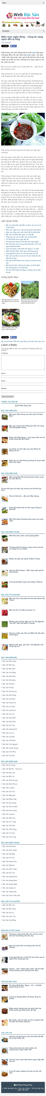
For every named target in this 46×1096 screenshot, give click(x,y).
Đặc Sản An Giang (9, 765)
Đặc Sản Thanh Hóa (9, 892)
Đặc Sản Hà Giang (9, 680)
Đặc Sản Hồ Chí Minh (10, 807)
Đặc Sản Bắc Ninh (9, 669)
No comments (6, 42)
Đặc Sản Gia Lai (8, 912)
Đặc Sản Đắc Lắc (9, 905)
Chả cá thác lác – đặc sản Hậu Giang (24, 496)
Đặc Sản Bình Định (9, 846)
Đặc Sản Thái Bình (9, 740)
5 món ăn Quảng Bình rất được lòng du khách (25, 997)
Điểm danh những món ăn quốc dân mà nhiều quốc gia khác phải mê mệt (25, 1009)
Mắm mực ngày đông (20, 341)
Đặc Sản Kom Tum (9, 916)
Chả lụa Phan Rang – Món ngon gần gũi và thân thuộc (26, 571)
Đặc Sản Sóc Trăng (9, 822)
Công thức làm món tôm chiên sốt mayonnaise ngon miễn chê (23, 1049)
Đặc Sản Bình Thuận (10, 850)
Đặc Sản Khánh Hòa (10, 861)
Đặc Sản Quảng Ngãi (10, 884)
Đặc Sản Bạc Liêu (9, 773)
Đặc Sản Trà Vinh (9, 833)
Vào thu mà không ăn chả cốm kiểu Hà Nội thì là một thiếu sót (26, 1037)
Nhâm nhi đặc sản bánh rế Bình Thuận (24, 559)
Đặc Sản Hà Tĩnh (8, 858)
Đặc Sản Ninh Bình (9, 721)
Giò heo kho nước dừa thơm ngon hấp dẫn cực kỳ (26, 1060)
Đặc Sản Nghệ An (9, 865)
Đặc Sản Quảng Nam (10, 880)
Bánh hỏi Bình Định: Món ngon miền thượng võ (22, 251)
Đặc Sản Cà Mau (8, 788)
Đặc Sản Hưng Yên (9, 703)
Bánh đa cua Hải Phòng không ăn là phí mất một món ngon (27, 461)
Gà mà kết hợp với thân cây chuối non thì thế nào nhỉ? (21, 489)
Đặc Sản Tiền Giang (9, 829)
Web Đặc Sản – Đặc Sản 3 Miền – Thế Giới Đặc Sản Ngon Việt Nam (26, 1089)
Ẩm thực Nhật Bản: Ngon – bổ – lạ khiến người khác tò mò (25, 986)
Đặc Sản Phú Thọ (9, 725)
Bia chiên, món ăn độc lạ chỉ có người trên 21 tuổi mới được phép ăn (26, 1021)
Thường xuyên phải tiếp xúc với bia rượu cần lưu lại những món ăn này (26, 935)
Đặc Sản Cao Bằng (9, 672)
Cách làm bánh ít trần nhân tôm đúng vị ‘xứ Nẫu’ (22, 249)
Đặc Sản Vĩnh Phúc (9, 752)
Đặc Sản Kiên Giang (10, 810)
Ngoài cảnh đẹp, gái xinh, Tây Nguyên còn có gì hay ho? (26, 645)
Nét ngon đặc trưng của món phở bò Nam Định (26, 415)
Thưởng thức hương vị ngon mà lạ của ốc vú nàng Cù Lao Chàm (26, 548)
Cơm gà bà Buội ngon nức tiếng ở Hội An (26, 582)
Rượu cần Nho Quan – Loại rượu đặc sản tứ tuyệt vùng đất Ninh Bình (27, 438)
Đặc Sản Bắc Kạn (9, 665)
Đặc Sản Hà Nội (8, 688)
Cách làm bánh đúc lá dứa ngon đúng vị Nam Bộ (25, 508)
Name (3, 373)
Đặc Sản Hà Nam (9, 684)
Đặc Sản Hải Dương (10, 691)
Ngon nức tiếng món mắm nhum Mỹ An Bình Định (23, 232)
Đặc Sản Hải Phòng (9, 695)
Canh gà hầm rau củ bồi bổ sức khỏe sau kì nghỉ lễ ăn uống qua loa (26, 958)
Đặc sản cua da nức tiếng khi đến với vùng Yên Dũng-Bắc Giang (26, 426)
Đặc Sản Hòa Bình (9, 699)
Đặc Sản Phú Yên (9, 873)
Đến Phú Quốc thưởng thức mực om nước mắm (26, 520)
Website (4, 388)
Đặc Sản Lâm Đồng (9, 920)
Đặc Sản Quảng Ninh (10, 729)
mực (34, 52)
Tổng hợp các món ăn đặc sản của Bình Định (21, 237)
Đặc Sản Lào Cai (8, 714)
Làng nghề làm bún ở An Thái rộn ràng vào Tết (22, 253)
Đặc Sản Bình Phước (10, 784)
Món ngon (38, 341)
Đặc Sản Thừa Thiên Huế (11, 895)
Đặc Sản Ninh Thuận (10, 869)
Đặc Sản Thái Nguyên (10, 744)
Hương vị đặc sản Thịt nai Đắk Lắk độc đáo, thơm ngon (27, 634)
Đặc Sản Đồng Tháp (9, 799)
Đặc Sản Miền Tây (9, 818)
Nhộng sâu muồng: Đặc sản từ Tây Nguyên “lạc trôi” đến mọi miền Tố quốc (26, 622)
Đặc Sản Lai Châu (9, 706)
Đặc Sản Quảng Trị (9, 888)
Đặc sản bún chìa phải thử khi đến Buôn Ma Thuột (27, 599)
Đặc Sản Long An (9, 814)
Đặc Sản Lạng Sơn (9, 710)
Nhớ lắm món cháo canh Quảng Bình (24, 536)
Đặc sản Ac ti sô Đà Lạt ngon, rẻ (22, 610)
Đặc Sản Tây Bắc (9, 737)
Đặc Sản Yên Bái (8, 755)
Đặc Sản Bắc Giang (9, 661)
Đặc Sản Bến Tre (8, 776)
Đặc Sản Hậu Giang (9, 803)
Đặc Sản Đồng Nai (9, 795)
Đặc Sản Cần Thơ (9, 791)
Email (3, 381)
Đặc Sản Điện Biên (9, 676)
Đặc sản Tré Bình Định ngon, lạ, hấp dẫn (20, 234)
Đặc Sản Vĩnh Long (9, 837)
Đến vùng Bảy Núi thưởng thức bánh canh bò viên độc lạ (26, 478)
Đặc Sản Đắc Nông (9, 909)
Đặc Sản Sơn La (8, 733)
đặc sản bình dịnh (7, 341)
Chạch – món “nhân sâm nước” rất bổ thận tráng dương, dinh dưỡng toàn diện (26, 969)
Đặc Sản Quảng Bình (10, 877)
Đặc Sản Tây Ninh (9, 825)
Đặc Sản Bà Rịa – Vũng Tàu (12, 769)
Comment (4, 353)
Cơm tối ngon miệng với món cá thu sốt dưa (25, 1072)
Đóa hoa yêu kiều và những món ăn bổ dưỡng (25, 946)
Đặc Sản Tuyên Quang (10, 748)
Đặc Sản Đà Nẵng (9, 854)
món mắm (31, 341)
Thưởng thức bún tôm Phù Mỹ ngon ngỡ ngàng (22, 242)
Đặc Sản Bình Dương (10, 780)
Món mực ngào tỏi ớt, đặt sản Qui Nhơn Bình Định (23, 230)
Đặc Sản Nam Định (9, 718)
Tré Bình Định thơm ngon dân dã (17, 239)
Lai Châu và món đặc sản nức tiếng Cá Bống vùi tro (24, 449)
